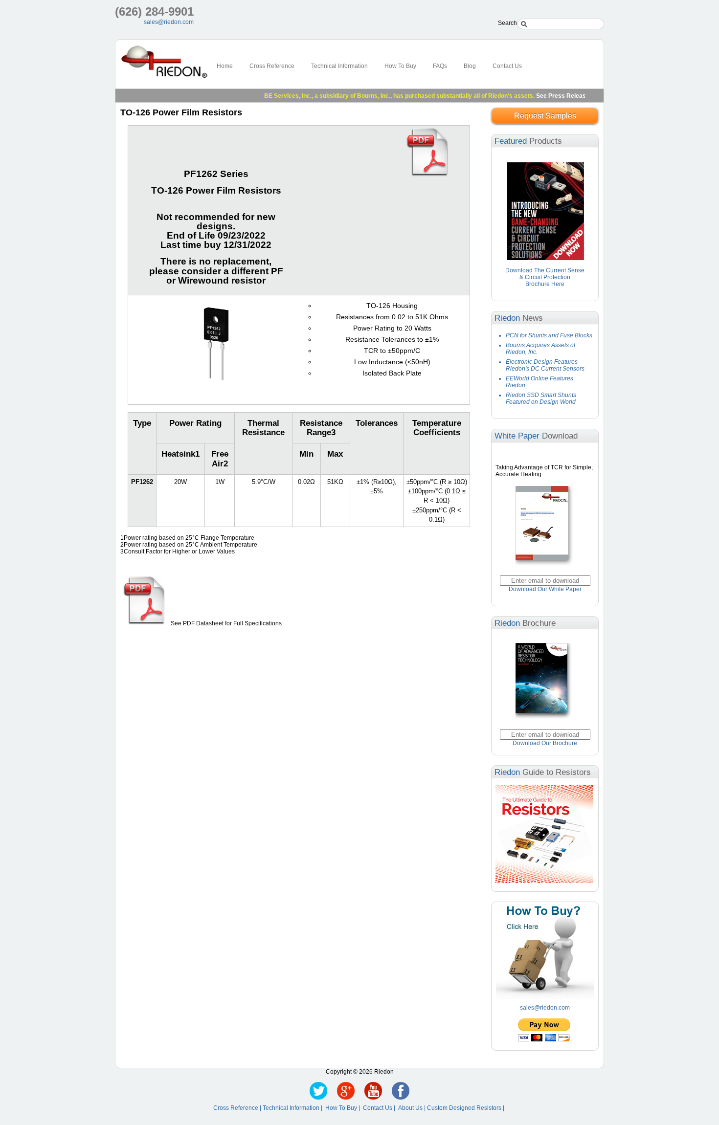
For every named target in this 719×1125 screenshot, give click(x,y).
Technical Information (339, 66)
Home (225, 66)
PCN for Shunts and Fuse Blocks (549, 335)
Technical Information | (294, 1107)
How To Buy (400, 66)
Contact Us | (380, 1107)
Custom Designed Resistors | (466, 1107)
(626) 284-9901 (154, 11)
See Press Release (546, 95)
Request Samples (545, 115)
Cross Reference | (238, 1107)
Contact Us (507, 66)
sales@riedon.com (169, 22)
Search (507, 23)
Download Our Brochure (545, 743)
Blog (470, 66)
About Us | (412, 1107)
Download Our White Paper (545, 589)
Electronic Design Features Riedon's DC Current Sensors (545, 365)
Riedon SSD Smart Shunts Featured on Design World (541, 398)
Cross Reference (271, 66)
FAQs (440, 66)
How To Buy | (344, 1107)
